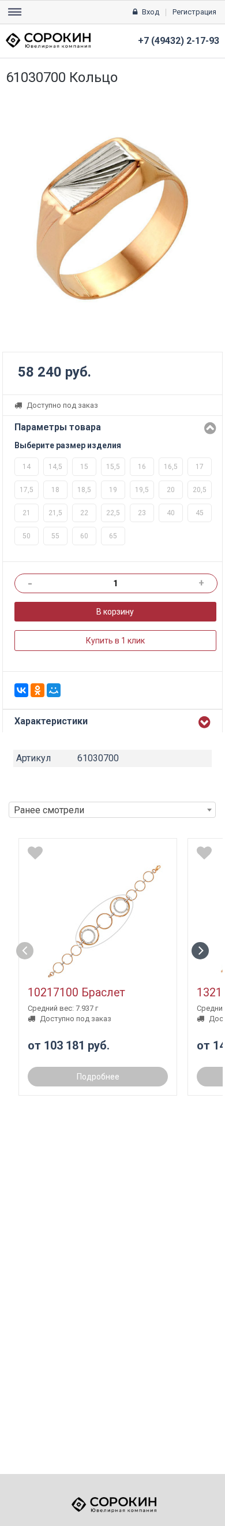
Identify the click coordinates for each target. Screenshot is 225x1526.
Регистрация (194, 12)
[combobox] (112, 810)
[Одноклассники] (37, 690)
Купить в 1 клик (115, 640)
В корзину (115, 611)
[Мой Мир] (54, 690)
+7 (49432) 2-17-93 (178, 40)
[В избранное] (35, 853)
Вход (150, 12)
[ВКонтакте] (21, 690)
